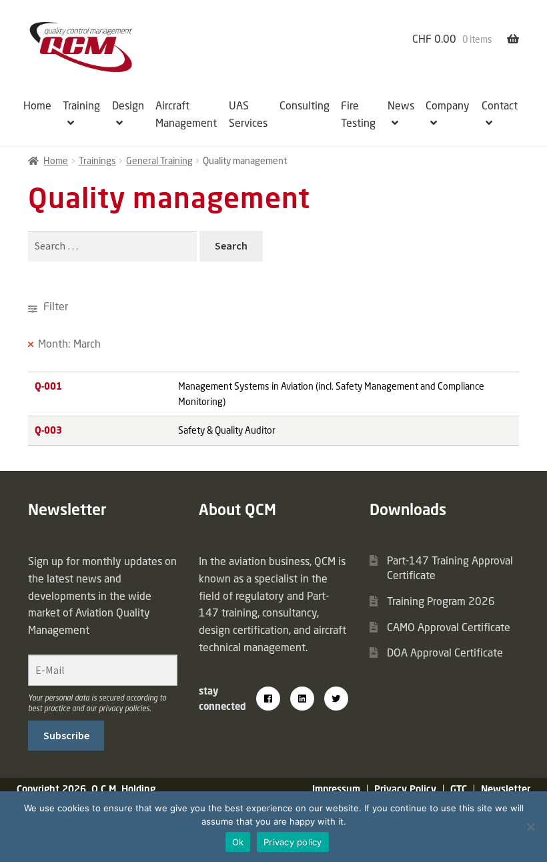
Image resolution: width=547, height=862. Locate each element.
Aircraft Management (186, 114)
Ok (238, 842)
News (401, 105)
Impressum (336, 789)
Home (37, 105)
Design (128, 105)
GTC (458, 789)
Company (448, 105)
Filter (54, 306)
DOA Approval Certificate (445, 652)
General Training (159, 160)
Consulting (305, 105)
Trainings (97, 160)
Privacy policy (292, 842)
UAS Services (248, 114)
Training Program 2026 (441, 601)
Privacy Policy (405, 789)
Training (81, 105)
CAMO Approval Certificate (448, 627)
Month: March (69, 343)
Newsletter (505, 789)
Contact (500, 105)
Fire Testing (358, 114)
